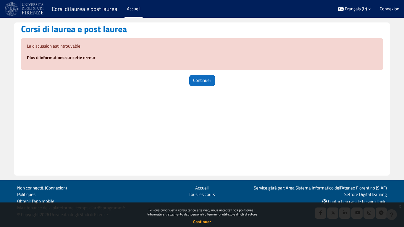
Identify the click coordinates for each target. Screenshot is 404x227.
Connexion (389, 9)
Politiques (26, 194)
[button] (354, 9)
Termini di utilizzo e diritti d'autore (232, 214)
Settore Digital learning (365, 194)
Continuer (202, 221)
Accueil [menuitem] (133, 8)
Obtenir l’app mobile (35, 201)
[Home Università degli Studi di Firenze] (25, 9)
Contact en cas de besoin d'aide (357, 201)
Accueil (202, 187)
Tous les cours (202, 194)
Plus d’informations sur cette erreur (61, 57)
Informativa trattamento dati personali (176, 214)
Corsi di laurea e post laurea (84, 9)
